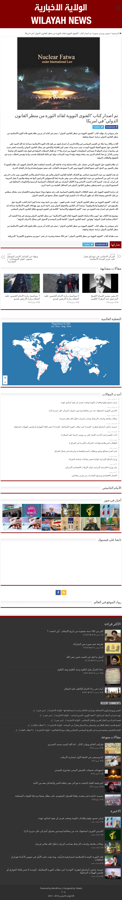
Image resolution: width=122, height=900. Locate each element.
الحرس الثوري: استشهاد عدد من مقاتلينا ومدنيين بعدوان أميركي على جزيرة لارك (63, 831)
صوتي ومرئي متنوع (101, 33)
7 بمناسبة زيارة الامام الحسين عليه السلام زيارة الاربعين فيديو (22, 297)
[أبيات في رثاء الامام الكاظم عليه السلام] (113, 692)
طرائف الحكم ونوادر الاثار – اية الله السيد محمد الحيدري (75, 744)
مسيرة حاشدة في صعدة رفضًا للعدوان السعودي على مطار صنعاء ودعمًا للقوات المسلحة (59, 795)
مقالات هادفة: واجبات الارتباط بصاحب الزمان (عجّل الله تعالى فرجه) (69, 844)
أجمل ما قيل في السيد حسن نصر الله (84, 657)
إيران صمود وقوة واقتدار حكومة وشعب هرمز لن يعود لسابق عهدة (70, 818)
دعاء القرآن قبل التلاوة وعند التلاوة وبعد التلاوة (80, 669)
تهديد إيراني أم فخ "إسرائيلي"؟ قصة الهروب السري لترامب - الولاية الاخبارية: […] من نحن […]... (80, 715)
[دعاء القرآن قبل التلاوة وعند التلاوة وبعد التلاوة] (113, 676)
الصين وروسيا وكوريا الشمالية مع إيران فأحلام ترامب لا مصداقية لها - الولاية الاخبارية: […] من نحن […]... (77, 710)
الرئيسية (115, 33)
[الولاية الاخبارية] (61, 7)
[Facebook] (58, 592)
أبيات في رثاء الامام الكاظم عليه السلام (83, 688)
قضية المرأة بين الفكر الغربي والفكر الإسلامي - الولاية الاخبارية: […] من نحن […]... (86, 720)
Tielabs (78, 888)
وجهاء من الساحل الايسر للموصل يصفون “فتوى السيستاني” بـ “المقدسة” (22, 258)
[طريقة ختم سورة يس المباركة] (113, 648)
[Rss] (63, 592)
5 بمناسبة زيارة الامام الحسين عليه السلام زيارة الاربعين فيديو (61, 297)
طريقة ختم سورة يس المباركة (88, 644)
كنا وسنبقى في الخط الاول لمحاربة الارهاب (81, 757)
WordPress (56, 888)
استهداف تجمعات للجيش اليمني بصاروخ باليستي (78, 770)
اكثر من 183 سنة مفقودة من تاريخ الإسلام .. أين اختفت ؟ (75, 631)
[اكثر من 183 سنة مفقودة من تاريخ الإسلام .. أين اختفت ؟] (113, 635)
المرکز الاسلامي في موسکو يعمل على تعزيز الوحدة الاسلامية (99, 256)
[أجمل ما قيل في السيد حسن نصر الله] (113, 661)
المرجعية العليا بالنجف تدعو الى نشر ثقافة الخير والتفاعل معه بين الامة (68, 783)
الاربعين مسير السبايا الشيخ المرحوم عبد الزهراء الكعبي (104, 297)
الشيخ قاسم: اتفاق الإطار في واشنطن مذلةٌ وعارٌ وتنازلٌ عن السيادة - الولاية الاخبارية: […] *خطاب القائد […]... (74, 725)
